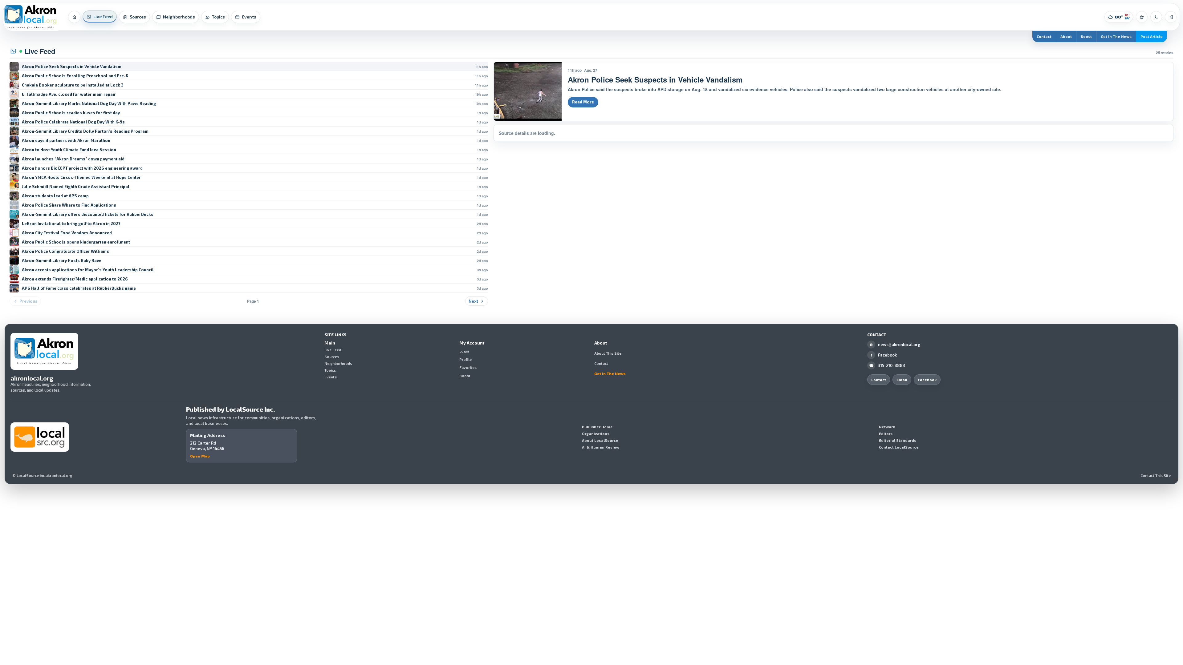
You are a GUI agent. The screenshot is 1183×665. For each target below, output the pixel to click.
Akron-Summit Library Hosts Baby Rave (61, 261)
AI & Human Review (600, 447)
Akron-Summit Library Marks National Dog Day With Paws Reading (89, 104)
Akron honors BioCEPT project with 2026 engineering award (82, 168)
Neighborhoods (338, 363)
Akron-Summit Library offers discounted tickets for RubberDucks (87, 214)
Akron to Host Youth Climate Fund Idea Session (69, 150)
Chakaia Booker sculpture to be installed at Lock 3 (73, 85)
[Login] (1171, 17)
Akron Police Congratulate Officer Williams (65, 251)
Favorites (468, 367)
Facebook (884, 355)
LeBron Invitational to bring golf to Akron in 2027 (71, 224)
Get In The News (1116, 36)
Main (329, 343)
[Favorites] (1142, 17)
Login (464, 351)
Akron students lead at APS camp (55, 196)
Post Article (1151, 36)
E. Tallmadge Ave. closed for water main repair (69, 94)
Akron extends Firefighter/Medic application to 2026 (75, 279)
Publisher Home (597, 427)
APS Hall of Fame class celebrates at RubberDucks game (79, 288)
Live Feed (332, 350)
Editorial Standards (897, 440)
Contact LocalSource (899, 447)
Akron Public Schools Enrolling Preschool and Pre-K (75, 76)
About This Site (607, 353)
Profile (465, 359)
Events (330, 377)
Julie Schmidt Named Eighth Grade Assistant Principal (75, 187)
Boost (1086, 36)
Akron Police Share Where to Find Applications (69, 205)
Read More (583, 101)
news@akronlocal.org (895, 344)
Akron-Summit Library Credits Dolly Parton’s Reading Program (85, 131)
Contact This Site (1155, 475)
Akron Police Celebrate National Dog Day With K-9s (73, 122)
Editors (885, 433)
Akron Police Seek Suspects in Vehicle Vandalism (71, 67)
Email (901, 379)
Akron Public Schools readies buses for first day (71, 113)
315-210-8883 (887, 365)
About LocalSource (600, 440)
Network (887, 427)
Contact (1044, 36)
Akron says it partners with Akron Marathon (66, 141)
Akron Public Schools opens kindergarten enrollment (76, 242)
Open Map (200, 456)
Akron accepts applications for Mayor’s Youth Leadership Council (88, 270)
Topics (330, 370)
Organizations (595, 433)
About (1066, 36)
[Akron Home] (30, 17)
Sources (331, 356)
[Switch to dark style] (1156, 17)
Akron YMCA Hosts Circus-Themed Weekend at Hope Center (81, 177)
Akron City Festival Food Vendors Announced (67, 233)
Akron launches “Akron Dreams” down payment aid (73, 159)
